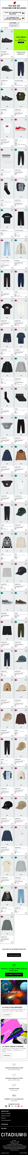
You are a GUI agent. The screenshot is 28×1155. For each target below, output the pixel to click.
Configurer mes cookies (14, 1141)
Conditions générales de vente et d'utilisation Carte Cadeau (14, 1147)
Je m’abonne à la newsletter (14, 974)
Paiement (3, 1118)
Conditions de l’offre (15, 1149)
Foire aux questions (6, 1120)
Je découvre (6, 1055)
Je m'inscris (6, 1014)
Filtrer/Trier (13, 25)
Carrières (14, 1140)
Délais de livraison (5, 1115)
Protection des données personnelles (14, 1144)
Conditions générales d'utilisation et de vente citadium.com (14, 1145)
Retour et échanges (6, 1113)
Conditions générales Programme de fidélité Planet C (14, 1148)
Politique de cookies (15, 1143)
